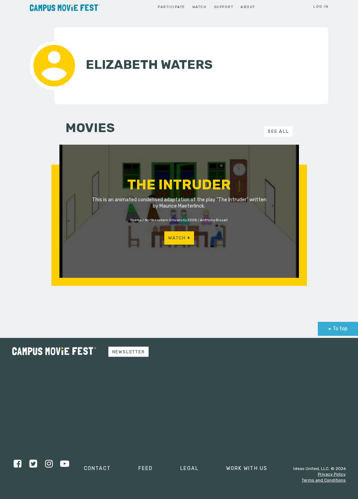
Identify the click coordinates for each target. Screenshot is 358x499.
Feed (145, 468)
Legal (189, 468)
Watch (199, 7)
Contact (97, 468)
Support (223, 7)
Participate (171, 7)
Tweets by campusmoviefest (45, 378)
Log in (320, 6)
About (248, 7)
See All (278, 131)
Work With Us (246, 468)
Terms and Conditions (324, 480)
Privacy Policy (332, 474)
